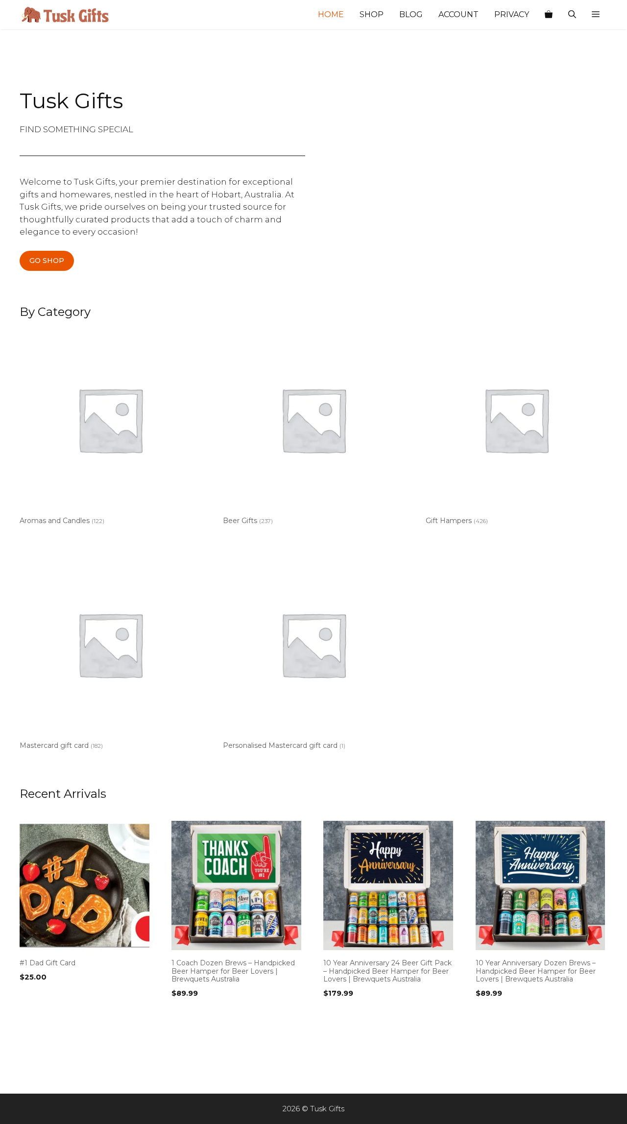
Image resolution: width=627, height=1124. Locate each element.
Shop (372, 14)
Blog (411, 14)
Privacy (511, 14)
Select (34, 996)
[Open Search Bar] (572, 14)
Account (458, 14)
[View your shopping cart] (548, 14)
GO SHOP (46, 260)
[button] (595, 14)
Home (331, 14)
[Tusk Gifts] (69, 14)
